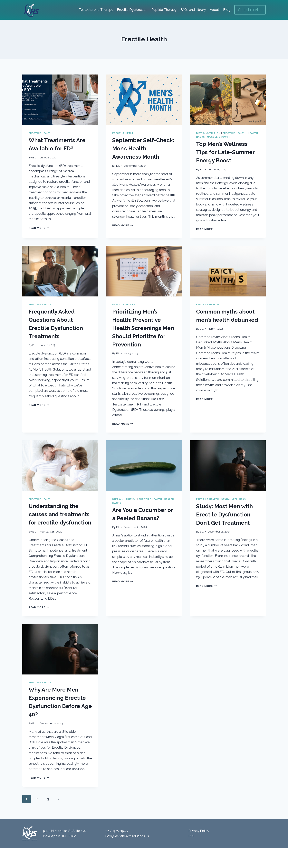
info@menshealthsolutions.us (127, 836)
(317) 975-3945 (116, 831)
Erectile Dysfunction (132, 10)
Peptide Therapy (164, 10)
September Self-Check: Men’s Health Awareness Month (143, 148)
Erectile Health (40, 133)
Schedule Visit (250, 10)
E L (34, 157)
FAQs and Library (193, 10)
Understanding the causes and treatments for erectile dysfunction (60, 514)
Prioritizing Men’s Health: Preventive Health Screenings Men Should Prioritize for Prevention (143, 328)
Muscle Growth (219, 136)
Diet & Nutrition (208, 133)
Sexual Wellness (233, 499)
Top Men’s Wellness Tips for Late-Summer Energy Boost (225, 152)
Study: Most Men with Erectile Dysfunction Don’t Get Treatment (224, 514)
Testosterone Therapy (96, 10)
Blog (226, 10)
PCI (191, 836)
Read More (39, 227)
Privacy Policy (198, 831)
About (214, 10)
